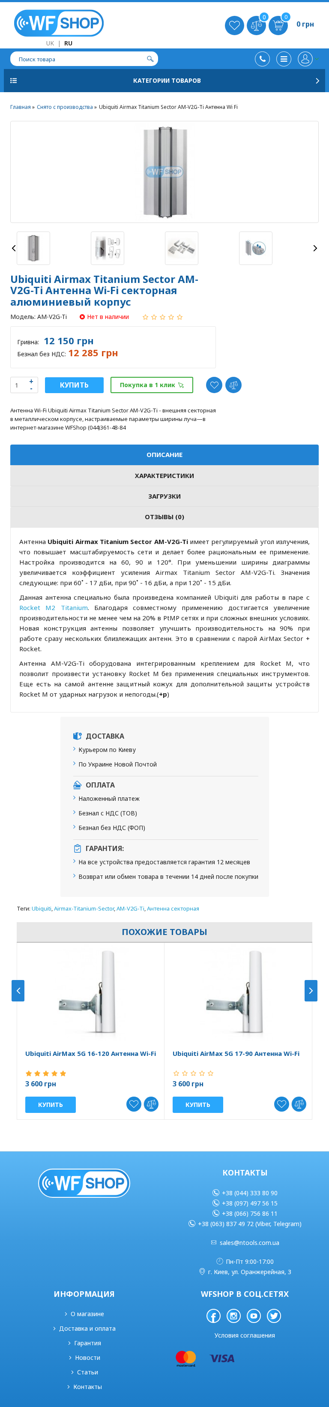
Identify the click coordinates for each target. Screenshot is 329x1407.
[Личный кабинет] (308, 58)
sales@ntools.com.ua (249, 1243)
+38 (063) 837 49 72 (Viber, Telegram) (250, 1224)
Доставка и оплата (87, 1328)
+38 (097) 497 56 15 (250, 1203)
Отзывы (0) (164, 516)
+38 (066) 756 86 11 (250, 1213)
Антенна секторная (173, 908)
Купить (74, 385)
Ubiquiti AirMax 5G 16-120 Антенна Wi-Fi (90, 1053)
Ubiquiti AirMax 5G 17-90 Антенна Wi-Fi (236, 1053)
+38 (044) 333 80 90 (250, 1193)
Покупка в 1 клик (147, 385)
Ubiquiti (41, 908)
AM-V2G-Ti (130, 908)
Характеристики (164, 475)
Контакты (87, 1387)
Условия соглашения (245, 1335)
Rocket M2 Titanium (53, 607)
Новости (87, 1357)
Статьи (87, 1372)
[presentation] (13, 248)
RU (68, 43)
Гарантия (87, 1343)
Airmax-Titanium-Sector (84, 908)
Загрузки (164, 496)
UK (50, 43)
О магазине (87, 1314)
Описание (164, 454)
